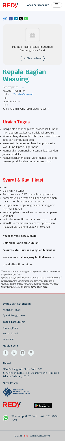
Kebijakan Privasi (12, 309)
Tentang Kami (10, 328)
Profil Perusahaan (33, 58)
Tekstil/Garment (23, 94)
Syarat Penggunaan (14, 315)
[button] (23, 87)
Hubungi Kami (10, 333)
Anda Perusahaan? (38, 5)
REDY (25, 435)
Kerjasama (8, 339)
